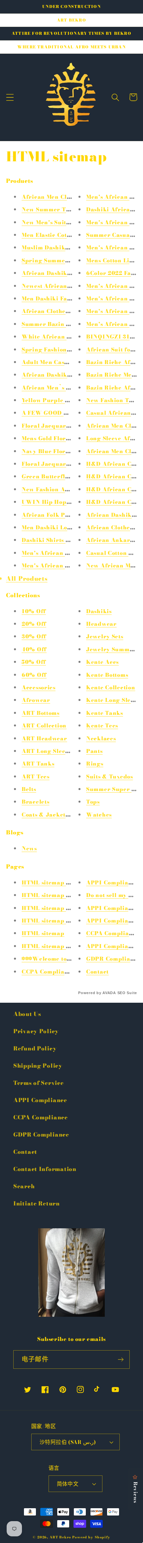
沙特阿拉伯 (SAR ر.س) (68, 1442)
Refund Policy (35, 1048)
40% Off (34, 649)
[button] (10, 97)
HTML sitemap (43, 933)
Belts (29, 789)
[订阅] (120, 1359)
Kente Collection (110, 687)
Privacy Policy (36, 1031)
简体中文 (68, 1484)
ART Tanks (38, 764)
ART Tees (36, 776)
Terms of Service (38, 1083)
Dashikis (99, 611)
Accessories (39, 687)
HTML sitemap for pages (58, 908)
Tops (93, 802)
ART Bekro (60, 1537)
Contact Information (44, 1169)
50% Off (34, 662)
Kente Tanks (104, 713)
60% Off (34, 675)
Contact (97, 972)
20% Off (34, 624)
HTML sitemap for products (62, 946)
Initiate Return (36, 1203)
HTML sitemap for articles (60, 882)
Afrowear (36, 700)
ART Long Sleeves (48, 751)
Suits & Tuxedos (109, 776)
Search (24, 1186)
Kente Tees (102, 725)
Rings (94, 764)
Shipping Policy (38, 1065)
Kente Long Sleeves (114, 700)
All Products (27, 578)
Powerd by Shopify (91, 1537)
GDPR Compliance (113, 959)
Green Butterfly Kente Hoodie (66, 476)
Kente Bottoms (107, 675)
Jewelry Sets (104, 636)
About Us (27, 1014)
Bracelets (35, 802)
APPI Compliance (112, 882)
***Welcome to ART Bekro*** (67, 959)
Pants (94, 751)
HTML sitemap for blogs (57, 895)
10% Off (34, 611)
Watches (99, 815)
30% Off (34, 636)
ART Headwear (44, 738)
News (29, 848)
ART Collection (44, 725)
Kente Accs (102, 662)
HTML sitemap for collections (65, 921)
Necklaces (101, 738)
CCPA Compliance (48, 972)
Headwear (101, 624)
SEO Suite (127, 993)
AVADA (109, 993)
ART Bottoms (41, 713)
